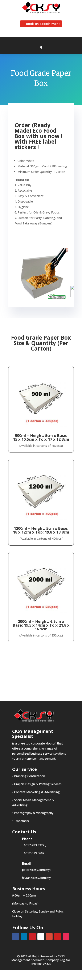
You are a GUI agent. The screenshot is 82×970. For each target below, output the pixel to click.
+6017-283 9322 (33, 845)
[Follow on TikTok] (40, 936)
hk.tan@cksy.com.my (36, 878)
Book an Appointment (43, 24)
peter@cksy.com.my (36, 870)
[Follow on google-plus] (49, 936)
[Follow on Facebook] (15, 936)
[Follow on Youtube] (57, 936)
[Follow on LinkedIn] (24, 936)
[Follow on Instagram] (66, 936)
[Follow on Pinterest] (32, 936)
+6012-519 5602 (33, 853)
